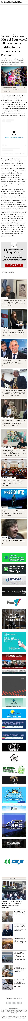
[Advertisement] (14, 15)
